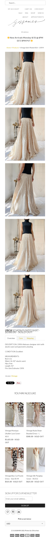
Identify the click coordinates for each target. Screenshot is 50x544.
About (25, 17)
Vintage (14, 376)
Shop (33, 13)
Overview (11, 338)
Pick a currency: (25, 519)
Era (26, 13)
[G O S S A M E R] (25, 22)
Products (15, 48)
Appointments (37, 17)
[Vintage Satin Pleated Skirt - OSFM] (25, 79)
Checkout (39, 9)
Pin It (18, 383)
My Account (13, 9)
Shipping (30, 338)
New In (41, 13)
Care (21, 338)
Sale (20, 13)
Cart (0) (28, 9)
